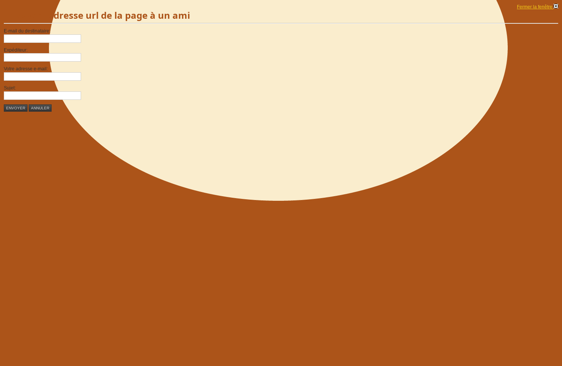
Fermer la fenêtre (535, 7)
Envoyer (15, 108)
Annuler (40, 108)
